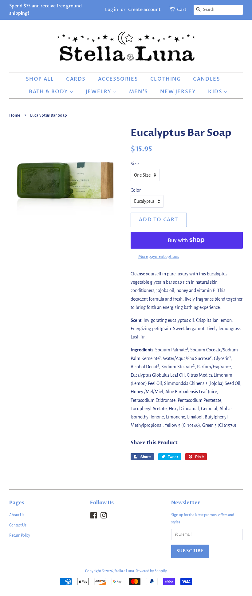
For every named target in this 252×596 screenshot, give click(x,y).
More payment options (158, 256)
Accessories (118, 79)
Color (136, 190)
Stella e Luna (124, 571)
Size (135, 163)
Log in (111, 10)
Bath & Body (49, 91)
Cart (182, 10)
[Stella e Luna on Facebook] (93, 517)
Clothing (165, 79)
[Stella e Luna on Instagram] (103, 517)
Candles (206, 79)
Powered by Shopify (151, 571)
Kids (216, 91)
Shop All (40, 79)
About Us (16, 515)
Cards (76, 79)
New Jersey (178, 91)
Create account (144, 10)
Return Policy (19, 535)
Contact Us (17, 525)
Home (14, 115)
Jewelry (99, 91)
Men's (138, 91)
